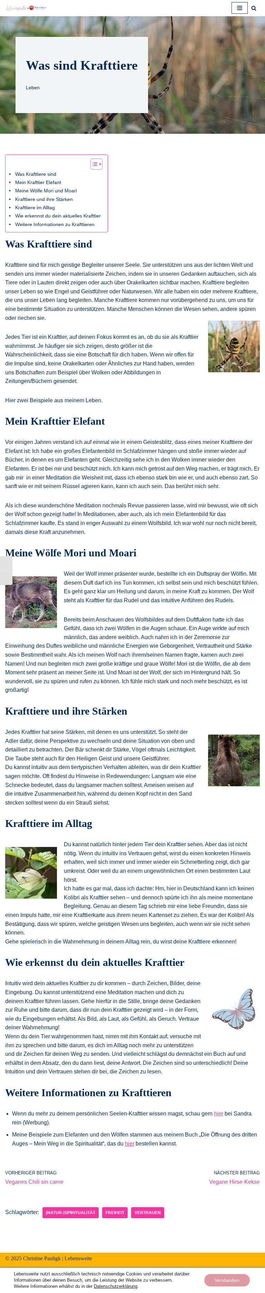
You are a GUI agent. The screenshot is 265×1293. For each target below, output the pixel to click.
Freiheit (115, 1212)
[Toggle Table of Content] (93, 164)
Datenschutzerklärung (115, 1286)
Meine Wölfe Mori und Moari (46, 190)
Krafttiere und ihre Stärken (44, 199)
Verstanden (227, 1280)
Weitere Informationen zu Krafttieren (55, 224)
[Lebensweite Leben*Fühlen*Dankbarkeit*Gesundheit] (26, 8)
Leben (33, 87)
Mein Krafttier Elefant (38, 182)
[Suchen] (253, 8)
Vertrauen (148, 1212)
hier (218, 1114)
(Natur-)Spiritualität (70, 1212)
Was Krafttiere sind (35, 174)
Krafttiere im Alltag (35, 207)
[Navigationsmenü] (240, 8)
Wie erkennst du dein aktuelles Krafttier (58, 216)
